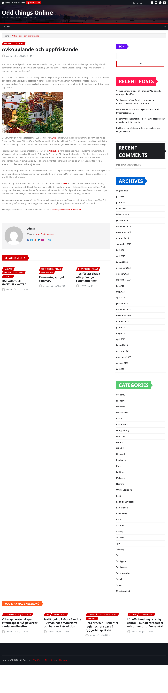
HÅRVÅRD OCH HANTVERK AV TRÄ (14, 282)
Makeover (121, 478)
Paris (118, 496)
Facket (119, 418)
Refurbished (122, 507)
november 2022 (123, 357)
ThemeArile (64, 660)
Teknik (119, 579)
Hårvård (120, 448)
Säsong (119, 531)
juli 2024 (120, 285)
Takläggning (121, 567)
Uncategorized (123, 591)
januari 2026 (122, 220)
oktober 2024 (122, 273)
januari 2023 (122, 345)
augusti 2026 (122, 190)
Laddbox (120, 472)
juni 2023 (120, 327)
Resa (118, 519)
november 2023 (123, 315)
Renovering (121, 513)
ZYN (54, 137)
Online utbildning (124, 489)
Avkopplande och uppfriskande (25, 36)
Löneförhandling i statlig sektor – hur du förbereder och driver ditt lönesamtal (145, 622)
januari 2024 (122, 303)
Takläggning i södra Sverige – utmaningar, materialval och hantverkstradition (62, 622)
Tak (118, 555)
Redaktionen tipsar (125, 501)
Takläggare (121, 561)
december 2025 (123, 226)
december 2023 (123, 309)
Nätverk (120, 484)
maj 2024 (120, 291)
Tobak (119, 585)
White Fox (54, 151)
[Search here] (165, 26)
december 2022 (123, 351)
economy (120, 394)
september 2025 (123, 244)
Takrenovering (123, 573)
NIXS (65, 183)
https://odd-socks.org (46, 234)
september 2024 (123, 279)
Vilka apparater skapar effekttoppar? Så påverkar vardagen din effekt (20, 622)
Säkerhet (120, 525)
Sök (121, 46)
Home (7, 26)
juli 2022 (120, 369)
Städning (120, 549)
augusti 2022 (122, 363)
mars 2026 (121, 208)
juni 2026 (120, 202)
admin (9, 56)
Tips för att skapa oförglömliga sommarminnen (88, 277)
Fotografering (122, 430)
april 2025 (120, 256)
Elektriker (120, 406)
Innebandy (121, 460)
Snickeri (120, 537)
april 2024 (120, 297)
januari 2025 (122, 262)
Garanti (119, 442)
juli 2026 (120, 196)
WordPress (38, 660)
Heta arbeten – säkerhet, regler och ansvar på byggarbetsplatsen (102, 626)
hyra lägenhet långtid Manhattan (66, 209)
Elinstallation (122, 412)
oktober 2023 (122, 321)
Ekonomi (120, 400)
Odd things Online (27, 12)
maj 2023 (120, 333)
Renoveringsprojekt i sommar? (53, 278)
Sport (118, 543)
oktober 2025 (122, 238)
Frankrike (120, 436)
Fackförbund (122, 424)
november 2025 (123, 232)
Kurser (119, 466)
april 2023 (120, 339)
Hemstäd (120, 454)
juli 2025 (120, 250)
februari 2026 (122, 214)
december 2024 (123, 268)
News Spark (50, 660)
